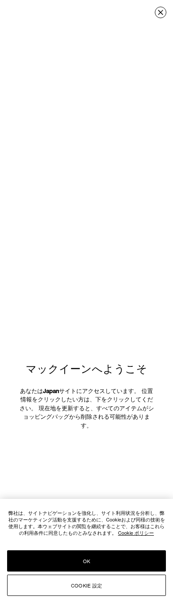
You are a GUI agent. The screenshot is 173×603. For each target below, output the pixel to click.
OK (86, 560)
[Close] (160, 12)
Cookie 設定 (86, 585)
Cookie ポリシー (136, 532)
